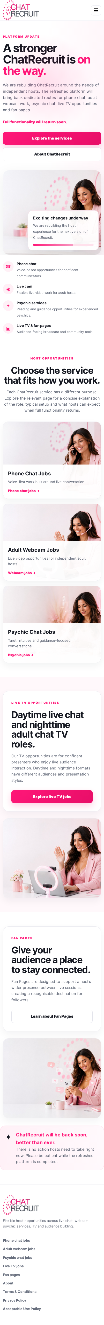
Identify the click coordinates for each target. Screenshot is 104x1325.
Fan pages (11, 1275)
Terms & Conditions (20, 1292)
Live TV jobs (13, 1266)
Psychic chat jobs (17, 1257)
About (8, 1283)
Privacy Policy (14, 1300)
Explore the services (52, 138)
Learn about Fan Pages (52, 1016)
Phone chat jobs (16, 1240)
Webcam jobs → (22, 573)
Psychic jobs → (21, 655)
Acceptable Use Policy (22, 1309)
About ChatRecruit (52, 154)
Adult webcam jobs (19, 1249)
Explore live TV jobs (52, 796)
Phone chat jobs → (24, 491)
